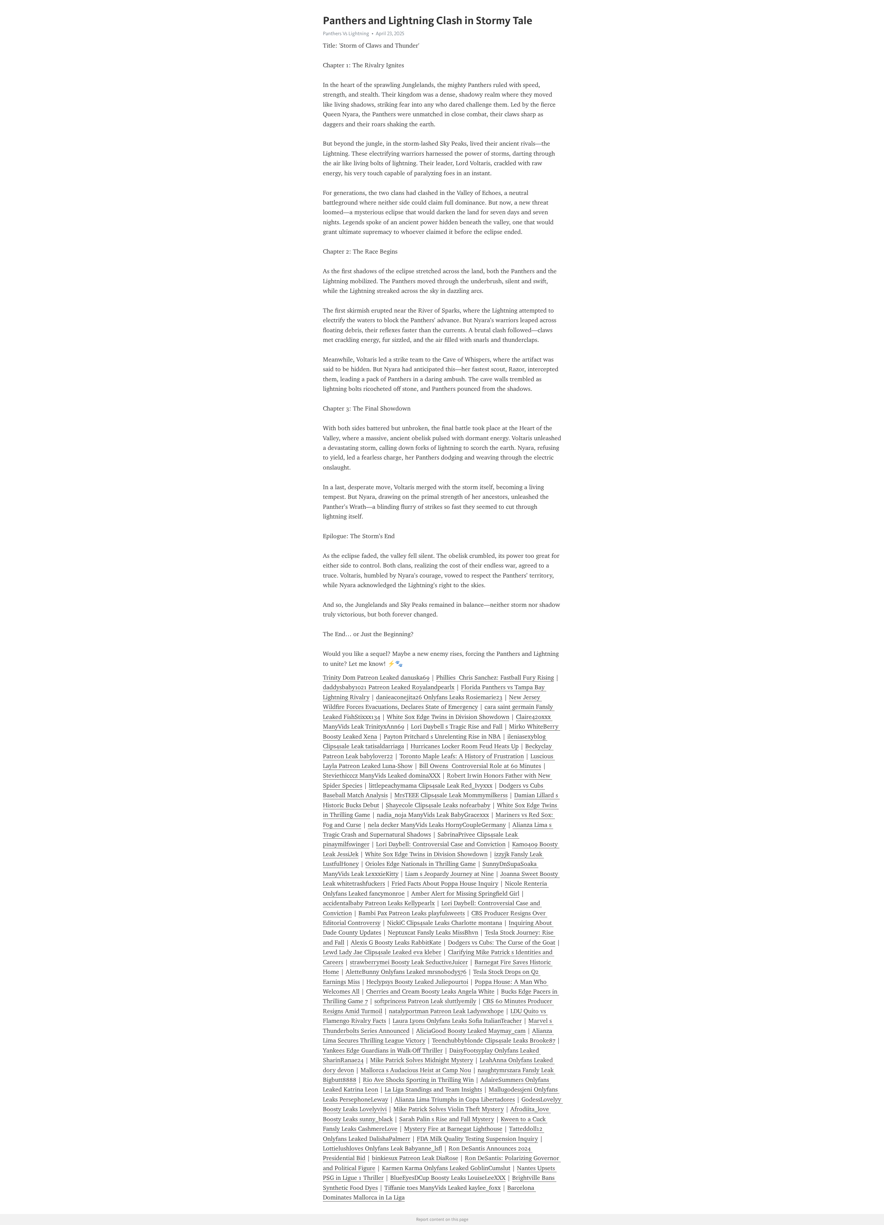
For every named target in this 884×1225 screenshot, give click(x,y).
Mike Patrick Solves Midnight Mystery (421, 1060)
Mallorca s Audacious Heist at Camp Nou (416, 1070)
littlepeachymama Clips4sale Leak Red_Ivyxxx (430, 785)
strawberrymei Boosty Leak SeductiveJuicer (409, 962)
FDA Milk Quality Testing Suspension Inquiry (477, 1139)
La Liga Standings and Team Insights (433, 1089)
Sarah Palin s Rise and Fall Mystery (446, 1119)
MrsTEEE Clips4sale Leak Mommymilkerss (451, 795)
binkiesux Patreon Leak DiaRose (415, 1158)
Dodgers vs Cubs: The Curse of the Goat (501, 942)
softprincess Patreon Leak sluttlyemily (425, 1001)
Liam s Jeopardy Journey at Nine (449, 874)
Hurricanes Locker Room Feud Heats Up (465, 746)
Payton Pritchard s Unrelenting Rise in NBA (442, 736)
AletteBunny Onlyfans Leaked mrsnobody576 (406, 972)
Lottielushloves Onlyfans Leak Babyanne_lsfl (382, 1148)
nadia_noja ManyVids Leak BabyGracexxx (433, 815)
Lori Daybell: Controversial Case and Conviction (441, 844)
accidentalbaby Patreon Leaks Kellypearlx (379, 903)
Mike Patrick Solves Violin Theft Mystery (448, 1109)
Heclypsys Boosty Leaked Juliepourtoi (417, 982)
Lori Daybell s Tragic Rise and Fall (456, 726)
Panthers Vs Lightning (346, 33)
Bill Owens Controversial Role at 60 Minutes (480, 766)
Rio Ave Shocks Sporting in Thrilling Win (418, 1080)
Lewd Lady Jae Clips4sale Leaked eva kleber (382, 952)
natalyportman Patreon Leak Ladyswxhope (446, 1011)
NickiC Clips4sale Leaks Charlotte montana (444, 923)
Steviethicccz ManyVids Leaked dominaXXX (381, 775)
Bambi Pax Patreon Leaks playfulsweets (411, 913)
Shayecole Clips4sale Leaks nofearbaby (438, 805)
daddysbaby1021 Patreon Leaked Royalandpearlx (388, 687)
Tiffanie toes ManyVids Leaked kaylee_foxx (442, 1188)
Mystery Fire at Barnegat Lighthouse (453, 1129)
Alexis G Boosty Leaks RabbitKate (396, 942)
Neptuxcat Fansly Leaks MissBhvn (433, 932)
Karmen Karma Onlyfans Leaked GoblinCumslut (446, 1168)
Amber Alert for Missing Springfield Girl (465, 893)
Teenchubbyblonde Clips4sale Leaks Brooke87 (493, 1040)
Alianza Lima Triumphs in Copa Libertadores (455, 1099)
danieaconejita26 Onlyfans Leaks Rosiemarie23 (439, 697)
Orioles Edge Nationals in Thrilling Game (420, 864)
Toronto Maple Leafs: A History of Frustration (462, 756)
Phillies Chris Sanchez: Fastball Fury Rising (495, 677)
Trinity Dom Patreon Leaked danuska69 (376, 677)
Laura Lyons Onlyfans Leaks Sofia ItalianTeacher (457, 1021)
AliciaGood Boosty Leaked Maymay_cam (471, 1031)
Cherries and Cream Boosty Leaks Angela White (430, 991)
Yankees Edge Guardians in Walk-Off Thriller (383, 1050)
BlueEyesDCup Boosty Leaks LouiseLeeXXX (448, 1178)
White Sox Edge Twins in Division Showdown (448, 717)
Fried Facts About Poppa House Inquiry (445, 883)
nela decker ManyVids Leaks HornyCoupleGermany (437, 825)
